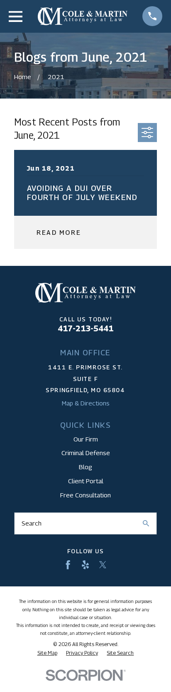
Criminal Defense (85, 452)
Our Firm (85, 439)
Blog (85, 466)
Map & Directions (86, 403)
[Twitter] (102, 564)
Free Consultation (85, 495)
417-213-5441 (85, 328)
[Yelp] (85, 564)
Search (32, 523)
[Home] (83, 16)
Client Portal (85, 481)
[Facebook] (68, 564)
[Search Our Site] (146, 523)
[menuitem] (47, 653)
